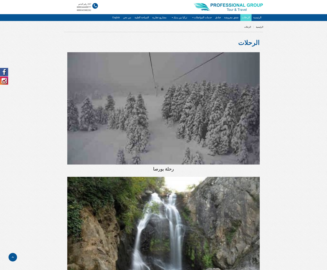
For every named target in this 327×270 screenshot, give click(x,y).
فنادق (218, 17)
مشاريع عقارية (159, 17)
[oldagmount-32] (163, 108)
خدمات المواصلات (203, 17)
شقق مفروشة (231, 17)
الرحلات (246, 17)
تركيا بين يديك (180, 17)
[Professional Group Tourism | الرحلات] (228, 7)
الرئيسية (257, 17)
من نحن (127, 17)
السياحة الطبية (142, 17)
